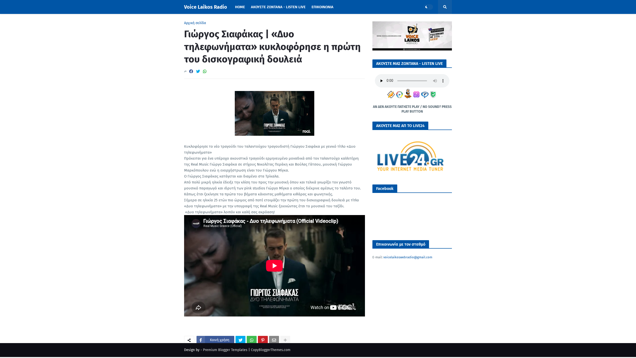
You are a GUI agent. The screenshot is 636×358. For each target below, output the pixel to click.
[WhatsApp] (204, 71)
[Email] (274, 340)
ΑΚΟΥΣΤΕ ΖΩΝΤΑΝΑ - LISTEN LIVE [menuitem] (278, 7)
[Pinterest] (263, 340)
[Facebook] (191, 71)
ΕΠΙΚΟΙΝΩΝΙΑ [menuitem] (322, 7)
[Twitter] (198, 71)
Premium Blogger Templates (225, 350)
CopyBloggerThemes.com (270, 350)
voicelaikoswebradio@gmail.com (407, 257)
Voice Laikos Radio (205, 7)
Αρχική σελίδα (195, 23)
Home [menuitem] (240, 7)
